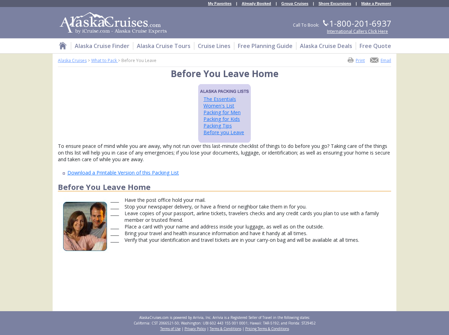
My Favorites (220, 4)
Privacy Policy (195, 328)
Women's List (218, 105)
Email (386, 60)
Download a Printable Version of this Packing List (123, 172)
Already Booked (256, 4)
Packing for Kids (221, 119)
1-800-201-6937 (360, 23)
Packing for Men (222, 112)
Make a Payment (376, 4)
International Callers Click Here (357, 31)
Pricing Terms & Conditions (267, 328)
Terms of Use (170, 328)
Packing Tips (217, 125)
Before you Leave (223, 132)
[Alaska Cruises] (63, 47)
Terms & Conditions (225, 328)
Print (360, 60)
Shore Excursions (335, 4)
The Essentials (219, 99)
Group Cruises (294, 4)
